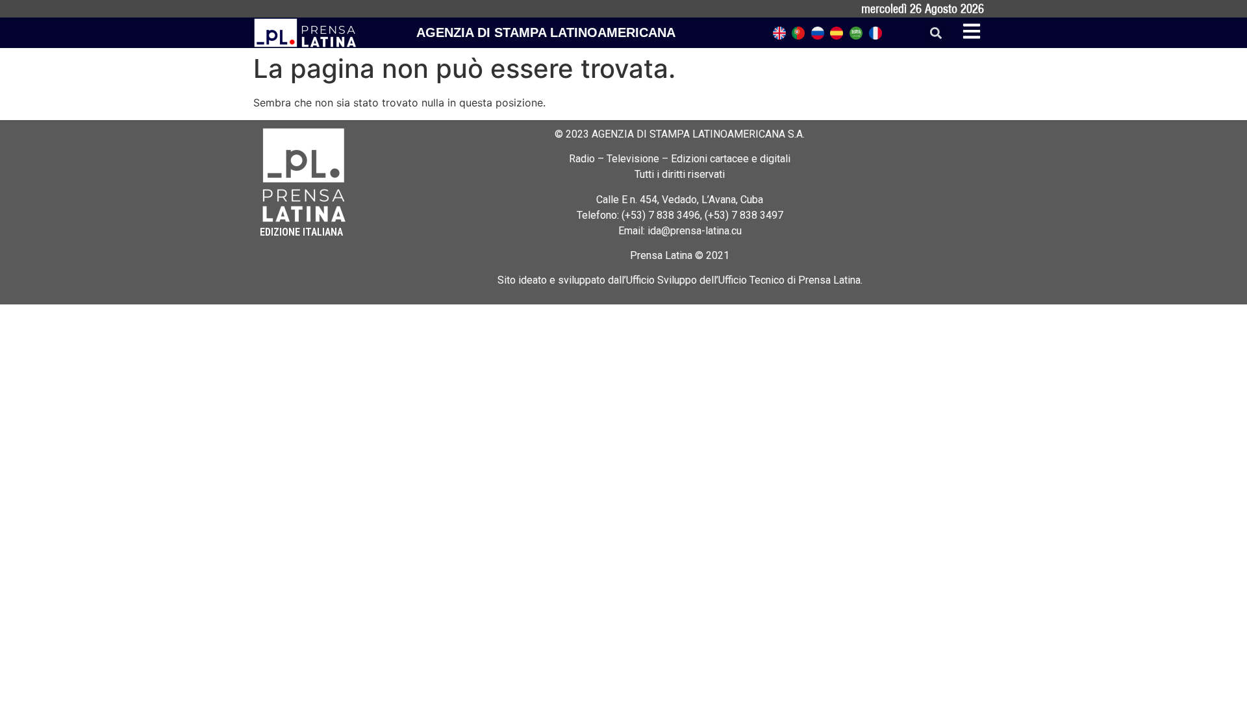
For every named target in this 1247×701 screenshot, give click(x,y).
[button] (935, 32)
